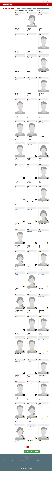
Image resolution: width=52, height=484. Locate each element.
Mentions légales (7, 460)
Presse (42, 460)
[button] (11, 9)
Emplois (19, 462)
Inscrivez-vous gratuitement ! (32, 451)
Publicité (46, 460)
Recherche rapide (8, 8)
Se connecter (45, 1)
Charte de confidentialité (19, 460)
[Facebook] (25, 458)
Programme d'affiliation (36, 460)
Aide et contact (27, 460)
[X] (27, 458)
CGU (12, 460)
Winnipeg (17, 30)
